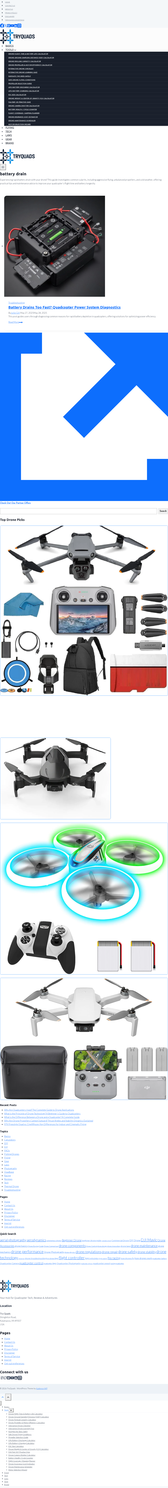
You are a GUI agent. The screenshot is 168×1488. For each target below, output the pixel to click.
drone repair (110, 1252)
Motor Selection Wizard (19, 124)
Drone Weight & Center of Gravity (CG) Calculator (31, 98)
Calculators (9, 1139)
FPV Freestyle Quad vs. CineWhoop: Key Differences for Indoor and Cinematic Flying (45, 1124)
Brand (10, 143)
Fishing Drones (11, 1154)
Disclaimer (9, 1216)
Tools (6, 1410)
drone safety (127, 1251)
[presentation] (86, 246)
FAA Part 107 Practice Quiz (19, 102)
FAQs (7, 1150)
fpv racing (114, 1258)
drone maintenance (144, 1246)
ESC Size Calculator (17, 95)
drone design (102, 1246)
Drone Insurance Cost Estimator (23, 117)
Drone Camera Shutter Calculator (23, 106)
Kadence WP (41, 1388)
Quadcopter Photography (69, 1263)
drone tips (21, 1258)
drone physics (70, 1252)
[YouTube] (12, 1377)
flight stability (103, 1258)
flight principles (92, 1258)
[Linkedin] (16, 1377)
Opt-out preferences (14, 1226)
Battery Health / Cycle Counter (22, 109)
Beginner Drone (72, 1240)
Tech (9, 132)
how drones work (143, 1258)
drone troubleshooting (35, 1258)
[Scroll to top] (2, 1396)
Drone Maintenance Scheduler (21, 121)
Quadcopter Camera (9, 1263)
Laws (9, 136)
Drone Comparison (51, 1246)
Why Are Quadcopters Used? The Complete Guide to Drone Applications (39, 1110)
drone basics (21, 1246)
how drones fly (127, 1258)
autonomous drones (54, 1241)
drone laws (125, 1246)
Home (7, 1201)
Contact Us (9, 1205)
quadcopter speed (101, 1263)
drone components (72, 1245)
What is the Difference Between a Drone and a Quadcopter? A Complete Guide (42, 1117)
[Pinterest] (8, 1377)
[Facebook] (1, 1377)
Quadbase (9, 1172)
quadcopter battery (159, 1258)
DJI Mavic (149, 1240)
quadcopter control (31, 1263)
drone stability (146, 1252)
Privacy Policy (11, 1212)
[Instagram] (20, 1377)
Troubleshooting (16, 302)
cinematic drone (106, 1241)
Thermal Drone (11, 1186)
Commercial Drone (120, 1240)
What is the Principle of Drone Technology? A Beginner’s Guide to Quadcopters (42, 1113)
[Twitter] (5, 1377)
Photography (10, 1168)
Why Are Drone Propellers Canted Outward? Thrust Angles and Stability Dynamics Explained (48, 1120)
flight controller (72, 1257)
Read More (15, 322)
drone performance (27, 1251)
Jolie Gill (15, 312)
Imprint (7, 1223)
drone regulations (88, 1252)
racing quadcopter (117, 1263)
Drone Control (91, 1246)
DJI (6, 1146)
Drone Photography (54, 1252)
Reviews (8, 1179)
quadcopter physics (87, 1263)
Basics (7, 1136)
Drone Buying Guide (36, 1246)
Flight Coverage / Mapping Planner (23, 113)
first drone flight (52, 1258)
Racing (7, 1175)
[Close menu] (0, 1403)
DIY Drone (134, 1240)
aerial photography (13, 1240)
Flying (10, 128)
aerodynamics (36, 1240)
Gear (9, 139)
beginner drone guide (91, 1240)
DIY (6, 1143)
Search (163, 511)
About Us (8, 1209)
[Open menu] (3, 167)
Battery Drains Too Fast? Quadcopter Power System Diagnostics (64, 307)
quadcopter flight (50, 1263)
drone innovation (113, 1246)
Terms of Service (12, 1219)
